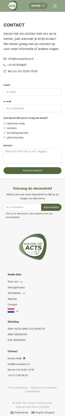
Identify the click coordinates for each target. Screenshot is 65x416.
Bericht (8, 145)
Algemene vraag (16, 123)
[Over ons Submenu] (21, 282)
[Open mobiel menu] (55, 5)
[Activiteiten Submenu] (24, 293)
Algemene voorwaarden (44, 387)
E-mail (7, 101)
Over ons (13, 281)
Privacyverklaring (18, 387)
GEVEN (36, 5)
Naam (7, 84)
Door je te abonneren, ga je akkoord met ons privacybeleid (29, 215)
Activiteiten (14, 293)
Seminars (12, 128)
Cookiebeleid (33, 391)
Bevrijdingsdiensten (17, 132)
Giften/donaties (15, 137)
